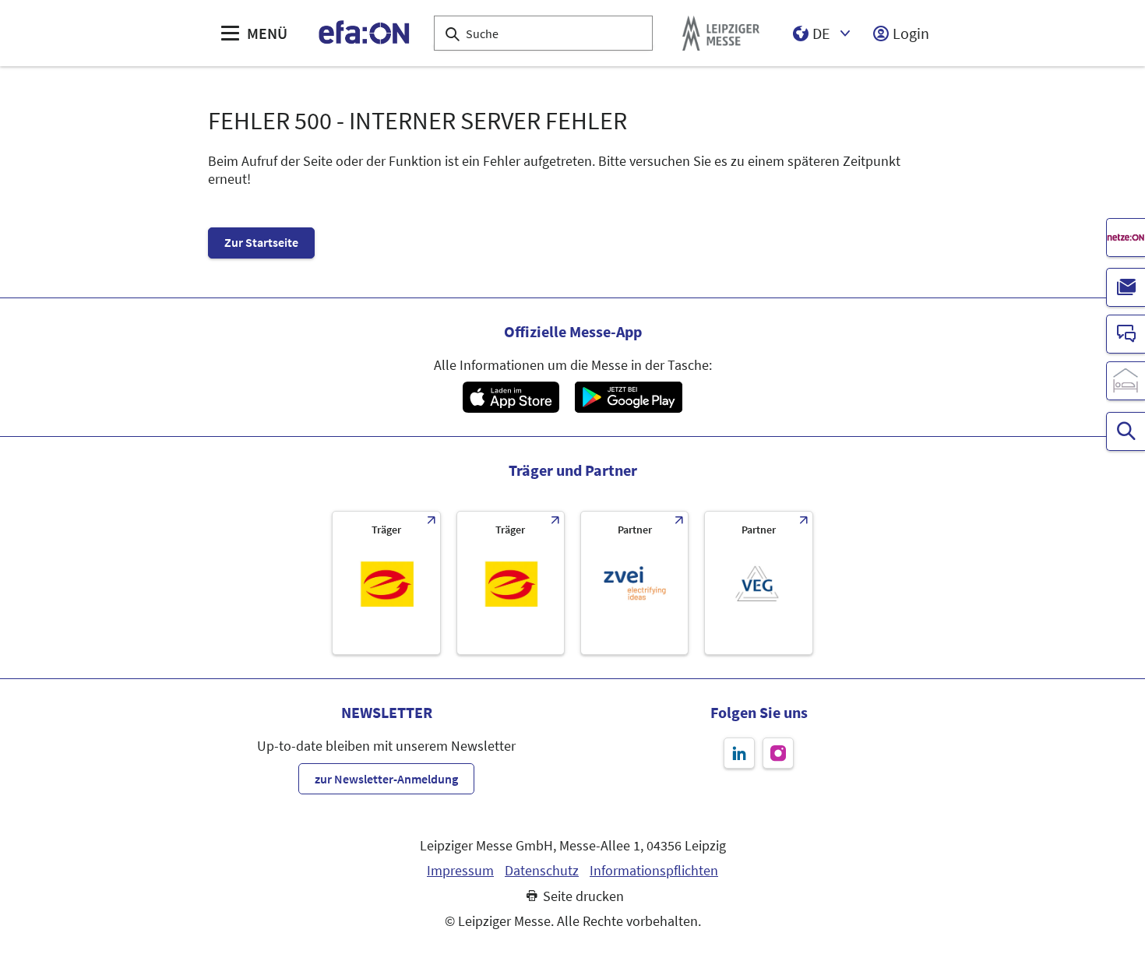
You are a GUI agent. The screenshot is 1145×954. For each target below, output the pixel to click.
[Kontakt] (1125, 334)
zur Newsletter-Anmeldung (386, 779)
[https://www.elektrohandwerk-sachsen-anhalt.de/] (510, 583)
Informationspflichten (654, 870)
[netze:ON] (1125, 237)
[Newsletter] (1125, 287)
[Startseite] (365, 33)
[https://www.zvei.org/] (634, 583)
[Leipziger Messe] (721, 33)
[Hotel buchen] (1125, 380)
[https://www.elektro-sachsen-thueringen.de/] (386, 583)
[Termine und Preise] (1125, 431)
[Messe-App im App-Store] (510, 397)
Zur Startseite (261, 242)
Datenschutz (542, 870)
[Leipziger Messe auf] (739, 753)
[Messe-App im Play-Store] (628, 397)
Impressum (460, 870)
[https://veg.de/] (758, 583)
